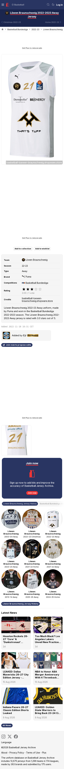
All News (7, 725)
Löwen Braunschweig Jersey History (20, 604)
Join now (32, 493)
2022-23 (35, 29)
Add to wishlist (42, 248)
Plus (44, 752)
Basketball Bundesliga (17, 29)
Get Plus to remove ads (32, 48)
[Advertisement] (32, 40)
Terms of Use (33, 752)
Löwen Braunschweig (53, 29)
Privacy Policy (16, 752)
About (4, 752)
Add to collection (23, 248)
